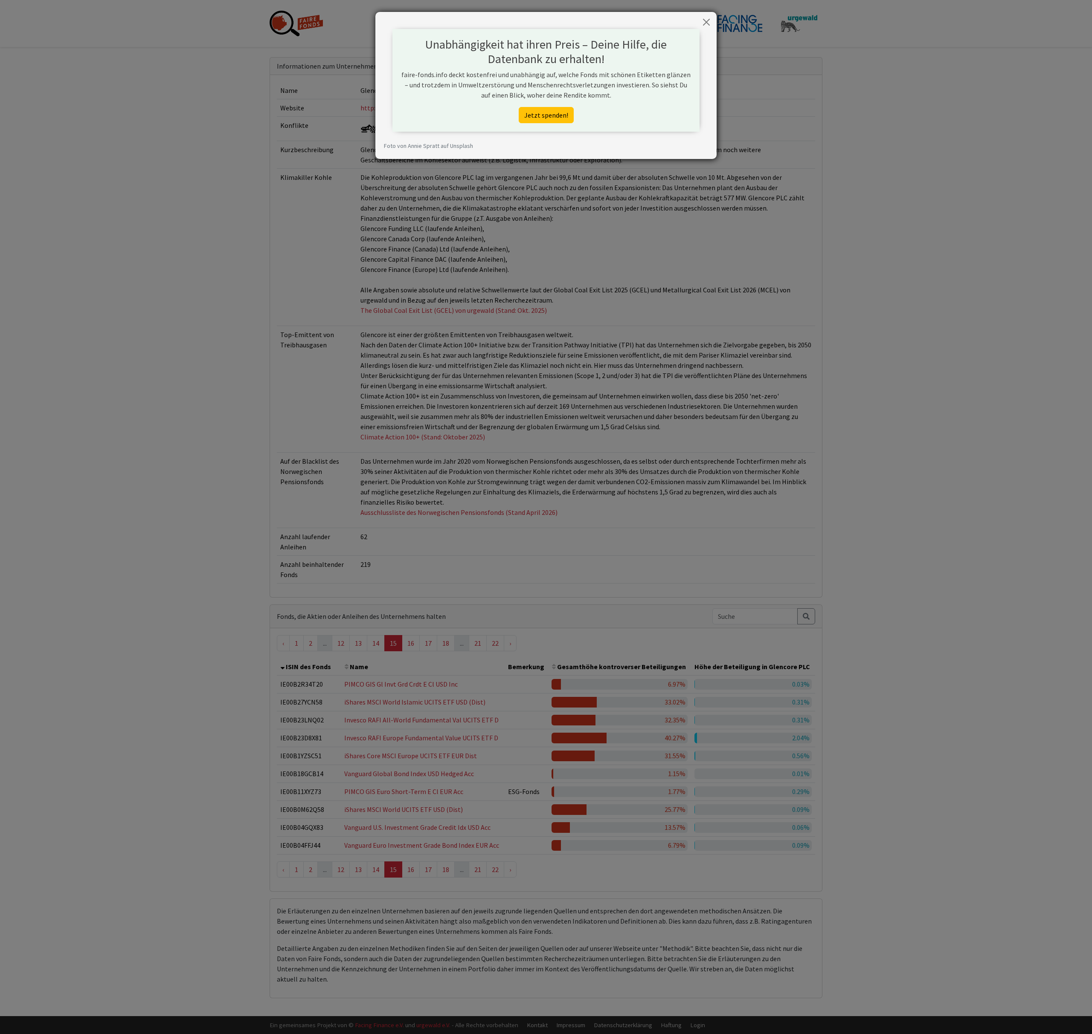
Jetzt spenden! (546, 115)
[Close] (706, 22)
